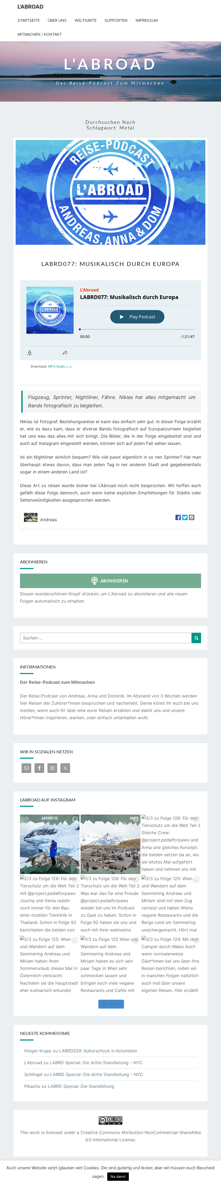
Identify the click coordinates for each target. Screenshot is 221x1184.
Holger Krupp (37, 1050)
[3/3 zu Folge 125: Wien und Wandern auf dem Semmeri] (171, 904)
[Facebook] (177, 519)
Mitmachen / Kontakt (40, 34)
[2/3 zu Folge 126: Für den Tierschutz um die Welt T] (50, 904)
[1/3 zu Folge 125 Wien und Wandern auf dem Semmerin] (110, 965)
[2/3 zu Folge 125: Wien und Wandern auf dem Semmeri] (50, 965)
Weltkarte (85, 20)
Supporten (116, 20)
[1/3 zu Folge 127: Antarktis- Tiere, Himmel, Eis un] (110, 844)
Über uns (57, 20)
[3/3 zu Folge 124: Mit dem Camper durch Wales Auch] (171, 965)
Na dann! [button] (118, 1176)
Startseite (29, 20)
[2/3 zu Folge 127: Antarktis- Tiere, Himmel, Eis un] (50, 844)
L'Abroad (31, 6)
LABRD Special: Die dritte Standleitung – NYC (96, 1062)
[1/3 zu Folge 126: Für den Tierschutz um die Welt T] (110, 904)
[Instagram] (191, 519)
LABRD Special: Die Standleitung (81, 1086)
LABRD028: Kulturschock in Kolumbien (98, 1050)
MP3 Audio (60, 366)
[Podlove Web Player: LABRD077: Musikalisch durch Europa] (110, 320)
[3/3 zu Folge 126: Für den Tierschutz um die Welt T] (171, 844)
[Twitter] (184, 519)
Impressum (147, 20)
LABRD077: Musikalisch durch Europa (110, 264)
